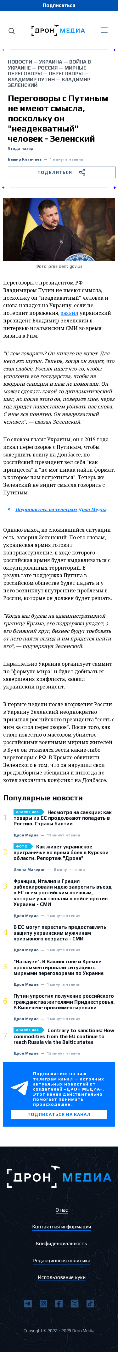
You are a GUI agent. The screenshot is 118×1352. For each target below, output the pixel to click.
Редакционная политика (61, 1260)
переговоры (66, 73)
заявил (69, 312)
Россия (48, 68)
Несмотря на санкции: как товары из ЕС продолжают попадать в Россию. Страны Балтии (63, 818)
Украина (50, 62)
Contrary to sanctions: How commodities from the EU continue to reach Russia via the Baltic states (64, 1036)
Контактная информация (61, 1227)
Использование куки (62, 1277)
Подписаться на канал (59, 1114)
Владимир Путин (31, 79)
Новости (20, 62)
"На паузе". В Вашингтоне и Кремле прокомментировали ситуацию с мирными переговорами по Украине (59, 967)
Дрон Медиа (26, 835)
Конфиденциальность (61, 1243)
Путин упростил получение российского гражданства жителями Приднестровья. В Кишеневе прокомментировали (64, 1002)
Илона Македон (30, 870)
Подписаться (59, 5)
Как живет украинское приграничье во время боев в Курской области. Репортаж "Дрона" (61, 852)
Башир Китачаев (25, 159)
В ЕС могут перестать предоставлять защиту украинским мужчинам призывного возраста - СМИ (60, 933)
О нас (62, 1210)
